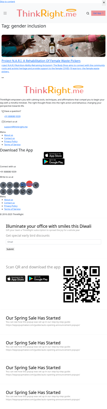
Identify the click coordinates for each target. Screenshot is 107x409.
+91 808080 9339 (12, 116)
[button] (98, 13)
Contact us (9, 138)
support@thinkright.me (16, 126)
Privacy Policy (10, 141)
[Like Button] (3, 77)
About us (8, 135)
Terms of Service (12, 144)
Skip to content (7, 1)
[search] (88, 13)
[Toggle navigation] (5, 13)
